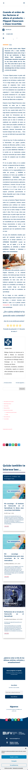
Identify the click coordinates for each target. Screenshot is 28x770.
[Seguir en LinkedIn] (10, 445)
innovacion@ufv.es (15, 738)
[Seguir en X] (7, 445)
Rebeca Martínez (10, 563)
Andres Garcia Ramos (11, 619)
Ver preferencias (14, 765)
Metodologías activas (11, 38)
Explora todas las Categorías (12, 477)
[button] (26, 748)
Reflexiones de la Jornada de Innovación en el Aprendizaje (14, 614)
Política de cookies (8, 768)
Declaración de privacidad (18, 768)
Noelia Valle (14, 29)
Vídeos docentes (18, 39)
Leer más (6, 526)
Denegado (14, 761)
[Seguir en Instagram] (4, 445)
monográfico (6, 305)
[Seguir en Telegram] (19, 445)
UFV (7, 513)
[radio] (7, 325)
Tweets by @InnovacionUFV (7, 429)
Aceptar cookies (14, 757)
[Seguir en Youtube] (16, 445)
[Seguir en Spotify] (13, 445)
